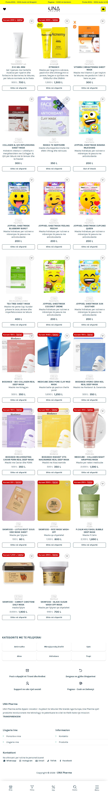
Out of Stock (89, 169)
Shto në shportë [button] (18, 88)
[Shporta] (103, 9)
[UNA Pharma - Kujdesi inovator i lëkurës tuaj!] (54, 9)
